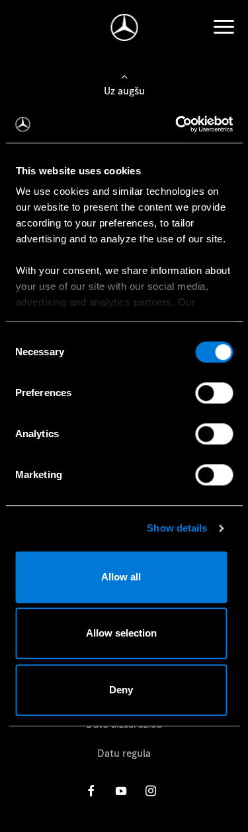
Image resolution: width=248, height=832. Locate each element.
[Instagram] (151, 790)
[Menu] (223, 27)
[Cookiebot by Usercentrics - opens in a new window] (176, 124)
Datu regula (124, 753)
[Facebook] (91, 790)
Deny (121, 689)
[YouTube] (121, 790)
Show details (177, 528)
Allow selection (121, 633)
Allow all (121, 576)
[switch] (214, 392)
